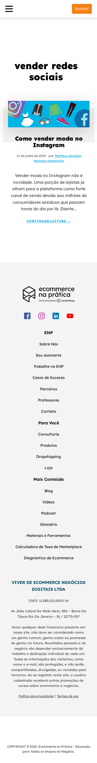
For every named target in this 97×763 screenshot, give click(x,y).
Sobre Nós (48, 344)
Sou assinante (48, 355)
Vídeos (48, 502)
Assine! (82, 8)
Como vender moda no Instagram (49, 141)
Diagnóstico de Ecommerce (48, 558)
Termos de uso (67, 696)
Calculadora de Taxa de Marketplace (49, 546)
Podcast (48, 513)
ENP (48, 332)
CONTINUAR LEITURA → (49, 221)
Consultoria (48, 434)
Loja (48, 467)
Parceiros (48, 389)
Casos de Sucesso (49, 377)
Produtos (48, 445)
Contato (48, 411)
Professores (48, 400)
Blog (48, 491)
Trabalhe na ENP (49, 366)
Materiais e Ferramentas (48, 535)
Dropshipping (48, 456)
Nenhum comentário (49, 161)
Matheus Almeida (68, 156)
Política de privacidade (36, 696)
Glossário (48, 524)
